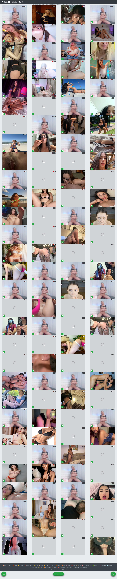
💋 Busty (73, 565)
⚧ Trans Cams (102, 565)
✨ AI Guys (54, 567)
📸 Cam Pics (76, 567)
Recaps (60, 569)
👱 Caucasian (20, 565)
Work (57, 569)
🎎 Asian (4, 565)
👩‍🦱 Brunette (51, 565)
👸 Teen (41, 565)
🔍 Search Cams (83, 567)
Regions (54, 569)
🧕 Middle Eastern (28, 565)
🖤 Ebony (10, 565)
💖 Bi (83, 565)
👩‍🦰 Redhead (58, 565)
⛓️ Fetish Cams (33, 567)
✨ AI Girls (40, 567)
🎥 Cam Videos (69, 567)
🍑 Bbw (63, 565)
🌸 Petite (68, 565)
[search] (113, 574)
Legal (69, 569)
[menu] (3, 574)
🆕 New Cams (88, 565)
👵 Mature (36, 565)
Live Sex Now (58, 574)
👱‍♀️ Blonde (46, 565)
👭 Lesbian (78, 565)
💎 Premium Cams (110, 565)
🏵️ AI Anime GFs (47, 567)
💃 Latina (15, 565)
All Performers (64, 569)
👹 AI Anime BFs (61, 567)
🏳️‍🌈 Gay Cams (95, 565)
